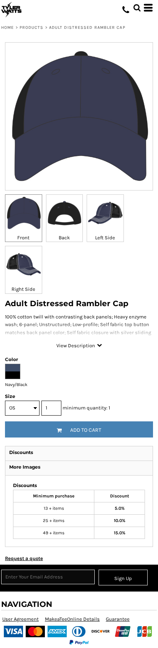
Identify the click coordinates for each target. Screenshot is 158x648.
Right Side (23, 289)
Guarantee (118, 619)
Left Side (105, 237)
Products (32, 27)
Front (23, 237)
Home (7, 27)
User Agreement (20, 619)
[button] (137, 8)
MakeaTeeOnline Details (72, 619)
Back (64, 237)
